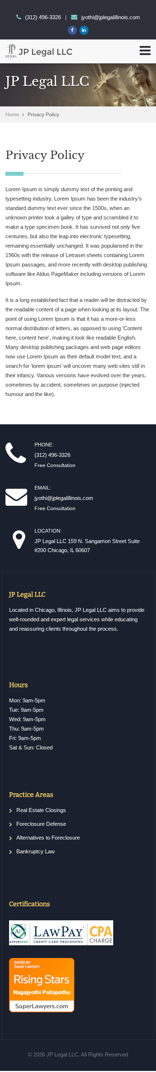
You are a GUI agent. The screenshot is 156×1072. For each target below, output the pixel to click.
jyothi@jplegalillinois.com (110, 17)
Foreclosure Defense (41, 824)
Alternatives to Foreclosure (48, 838)
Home (12, 114)
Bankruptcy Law (35, 851)
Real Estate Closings (41, 810)
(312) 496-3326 (43, 17)
